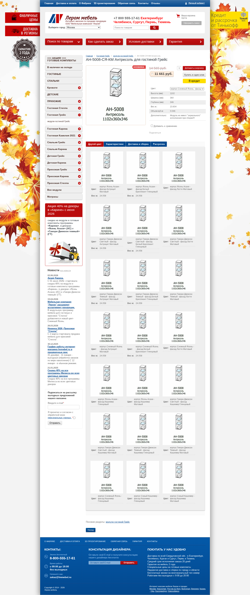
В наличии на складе (59, 67)
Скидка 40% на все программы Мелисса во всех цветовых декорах (63, 373)
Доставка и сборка (138, 144)
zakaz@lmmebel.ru (60, 577)
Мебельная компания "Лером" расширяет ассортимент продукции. (61, 305)
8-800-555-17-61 (62, 558)
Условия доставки (141, 41)
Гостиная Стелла (57, 108)
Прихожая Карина (58, 176)
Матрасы (52, 196)
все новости (65, 270)
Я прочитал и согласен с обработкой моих (60, 415)
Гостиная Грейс (103, 56)
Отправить (54, 423)
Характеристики (114, 144)
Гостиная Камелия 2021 (61, 135)
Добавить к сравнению (165, 126)
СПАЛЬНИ (53, 80)
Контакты (143, 3)
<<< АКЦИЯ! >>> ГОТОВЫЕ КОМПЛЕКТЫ (61, 59)
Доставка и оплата (66, 3)
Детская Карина (56, 162)
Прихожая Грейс (57, 169)
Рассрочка (159, 144)
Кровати (52, 87)
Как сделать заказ (100, 41)
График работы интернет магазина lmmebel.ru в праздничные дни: (61, 349)
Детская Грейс (55, 156)
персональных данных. (60, 417)
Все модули (54, 189)
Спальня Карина (57, 149)
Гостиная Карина (57, 128)
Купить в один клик (194, 75)
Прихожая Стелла (58, 183)
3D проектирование (104, 3)
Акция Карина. (56, 278)
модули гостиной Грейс (123, 56)
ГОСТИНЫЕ (54, 74)
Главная (49, 3)
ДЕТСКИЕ (53, 94)
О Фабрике (85, 3)
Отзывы (155, 3)
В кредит (194, 80)
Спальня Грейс (56, 142)
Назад (91, 530)
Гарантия (175, 41)
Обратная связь (126, 3)
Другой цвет (94, 144)
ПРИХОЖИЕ (54, 101)
